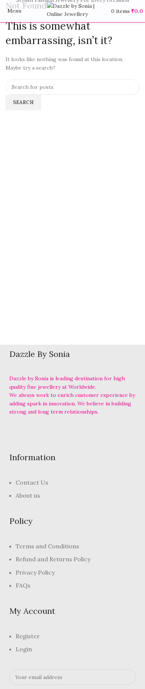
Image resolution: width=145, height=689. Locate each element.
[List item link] (72, 493)
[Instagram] (60, 432)
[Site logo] (72, 10)
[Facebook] (18, 432)
